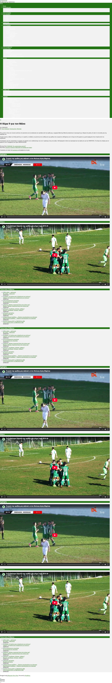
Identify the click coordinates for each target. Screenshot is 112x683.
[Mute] (105, 217)
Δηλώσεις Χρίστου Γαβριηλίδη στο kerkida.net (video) (18, 147)
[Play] (2, 217)
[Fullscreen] (107, 217)
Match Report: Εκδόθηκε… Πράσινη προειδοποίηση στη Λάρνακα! (19, 318)
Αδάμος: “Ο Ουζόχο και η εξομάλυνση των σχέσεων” (16, 297)
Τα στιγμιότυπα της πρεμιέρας (10, 302)
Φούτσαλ (19, 128)
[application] (55, 187)
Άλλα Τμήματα (5, 128)
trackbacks (15, 150)
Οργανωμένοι (13, 128)
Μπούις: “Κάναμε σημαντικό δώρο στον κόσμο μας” (16, 306)
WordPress (27, 675)
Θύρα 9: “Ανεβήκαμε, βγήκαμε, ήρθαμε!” (13, 310)
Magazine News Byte (13, 675)
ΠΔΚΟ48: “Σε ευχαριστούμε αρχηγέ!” (16, 146)
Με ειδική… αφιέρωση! (9, 293)
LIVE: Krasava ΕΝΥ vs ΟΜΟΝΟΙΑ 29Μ (13, 322)
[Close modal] (0, 678)
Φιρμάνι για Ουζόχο (8, 314)
